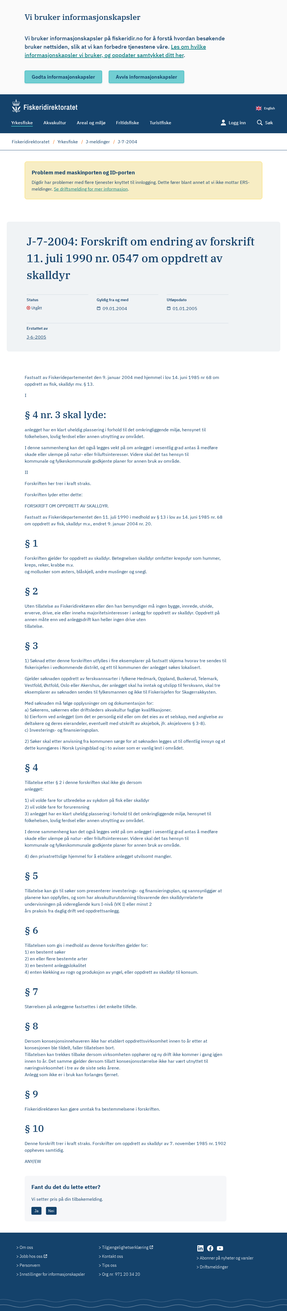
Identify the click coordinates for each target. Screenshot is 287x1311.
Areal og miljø (91, 122)
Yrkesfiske (22, 122)
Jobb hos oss (31, 1256)
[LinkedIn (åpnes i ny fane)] (201, 1251)
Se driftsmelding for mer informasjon (91, 189)
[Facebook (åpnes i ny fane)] (211, 1251)
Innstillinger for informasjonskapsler (52, 1274)
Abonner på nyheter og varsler (226, 1258)
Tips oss (109, 1265)
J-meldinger (98, 141)
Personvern (30, 1265)
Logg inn (237, 122)
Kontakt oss (112, 1256)
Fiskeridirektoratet (31, 141)
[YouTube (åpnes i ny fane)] (220, 1251)
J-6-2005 (36, 337)
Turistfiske (160, 122)
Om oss (26, 1247)
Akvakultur (54, 122)
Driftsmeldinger (214, 1267)
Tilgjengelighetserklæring (125, 1247)
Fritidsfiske (127, 122)
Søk (269, 122)
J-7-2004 (127, 141)
